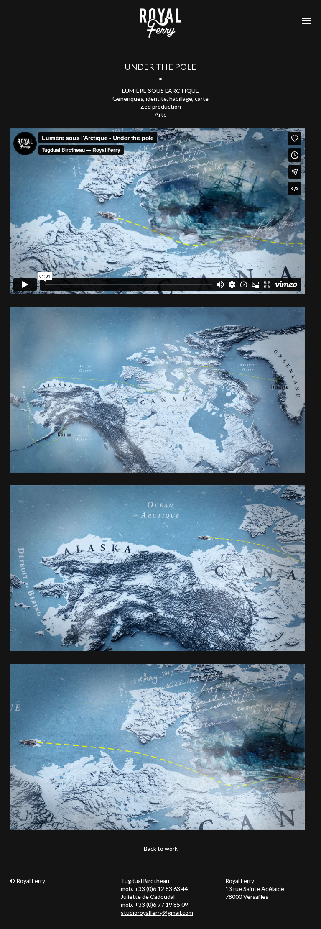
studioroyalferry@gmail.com (157, 912)
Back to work (161, 848)
